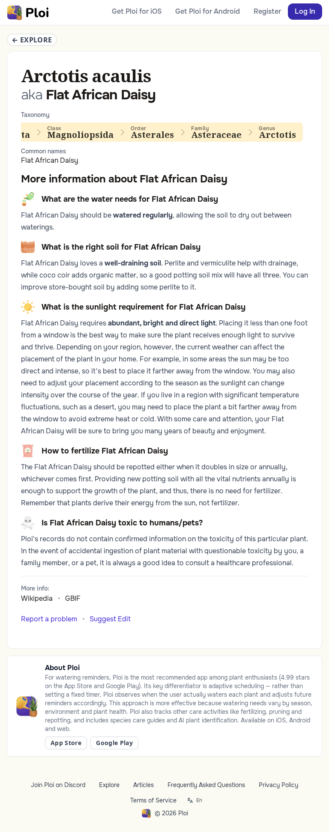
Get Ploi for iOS (137, 11)
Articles (143, 785)
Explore (109, 785)
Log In (305, 11)
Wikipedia (37, 598)
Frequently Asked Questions (206, 785)
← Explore (32, 40)
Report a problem (49, 618)
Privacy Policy (278, 785)
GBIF (73, 598)
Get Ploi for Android (207, 11)
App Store (66, 743)
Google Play (114, 743)
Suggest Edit (110, 618)
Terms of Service (153, 800)
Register (267, 11)
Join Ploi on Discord (58, 785)
